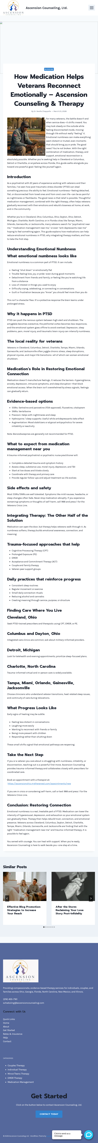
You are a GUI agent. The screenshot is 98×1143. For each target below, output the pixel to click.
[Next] (91, 898)
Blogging (49, 69)
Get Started (9, 1030)
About (6, 1026)
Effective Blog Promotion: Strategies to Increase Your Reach (24, 910)
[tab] (44, 927)
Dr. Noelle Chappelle (42, 111)
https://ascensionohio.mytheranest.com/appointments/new (39, 783)
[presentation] (24, 886)
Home (6, 1022)
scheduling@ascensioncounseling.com (23, 1002)
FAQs (5, 1037)
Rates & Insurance (12, 1034)
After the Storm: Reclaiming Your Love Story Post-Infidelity (69, 910)
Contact (7, 1041)
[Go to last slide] (7, 898)
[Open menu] (91, 8)
